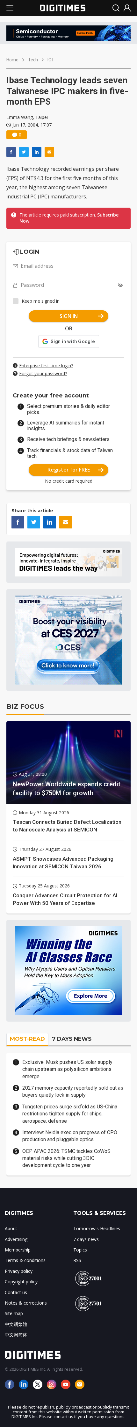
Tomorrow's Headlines (96, 1228)
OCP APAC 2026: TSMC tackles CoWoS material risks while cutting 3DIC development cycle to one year (66, 1158)
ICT (50, 59)
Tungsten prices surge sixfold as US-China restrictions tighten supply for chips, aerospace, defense (69, 1114)
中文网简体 (16, 1335)
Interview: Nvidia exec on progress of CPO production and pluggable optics (69, 1135)
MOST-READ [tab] (27, 1039)
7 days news (86, 1239)
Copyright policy (21, 1282)
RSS (77, 1260)
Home (12, 59)
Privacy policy (18, 1271)
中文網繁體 (16, 1324)
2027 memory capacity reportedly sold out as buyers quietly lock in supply (72, 1091)
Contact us (16, 1292)
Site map (14, 1313)
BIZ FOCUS (25, 706)
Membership (18, 1250)
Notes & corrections (26, 1303)
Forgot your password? (43, 373)
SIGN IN (69, 316)
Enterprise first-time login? (46, 365)
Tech (33, 59)
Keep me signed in (41, 301)
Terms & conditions (25, 1260)
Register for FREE (68, 469)
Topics (80, 1250)
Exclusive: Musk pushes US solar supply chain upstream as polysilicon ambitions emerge (67, 1069)
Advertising (16, 1239)
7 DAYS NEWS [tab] (71, 1039)
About (11, 1228)
